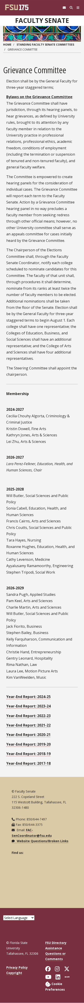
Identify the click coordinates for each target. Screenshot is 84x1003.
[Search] (71, 8)
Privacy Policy (17, 967)
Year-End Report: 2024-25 (28, 696)
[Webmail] (64, 8)
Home (7, 44)
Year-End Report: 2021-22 (28, 725)
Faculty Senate (42, 20)
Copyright (14, 973)
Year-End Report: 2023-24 (28, 706)
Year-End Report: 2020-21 (28, 734)
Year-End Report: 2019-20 (28, 744)
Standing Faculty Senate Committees (45, 44)
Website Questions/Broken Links (42, 841)
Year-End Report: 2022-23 (28, 715)
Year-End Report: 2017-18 (28, 763)
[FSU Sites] (78, 8)
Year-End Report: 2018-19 (28, 753)
